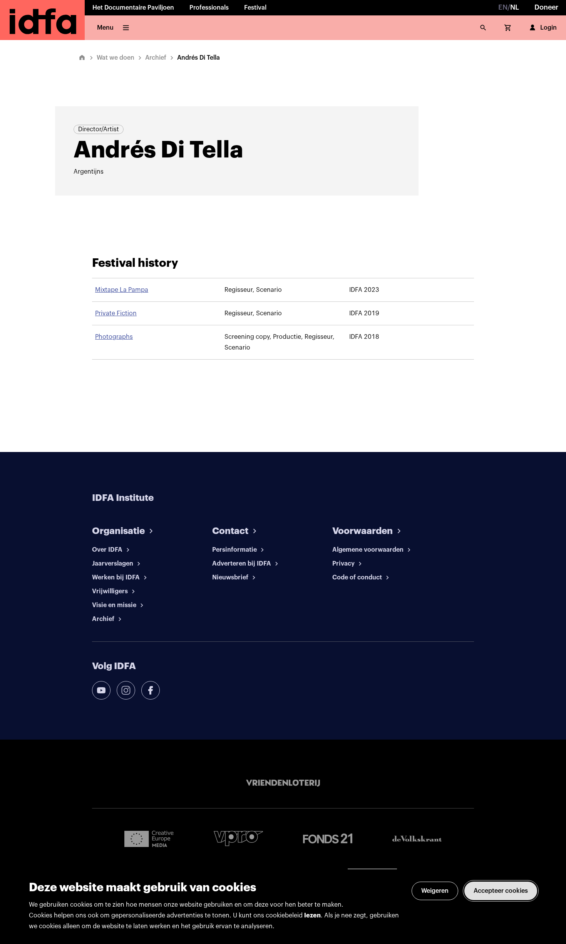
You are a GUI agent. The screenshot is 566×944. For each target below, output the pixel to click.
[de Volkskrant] (417, 838)
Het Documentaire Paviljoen (133, 8)
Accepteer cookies (501, 891)
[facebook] (150, 690)
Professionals (209, 8)
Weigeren (435, 891)
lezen (312, 915)
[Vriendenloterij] (283, 783)
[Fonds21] (327, 839)
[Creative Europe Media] (149, 838)
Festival (255, 8)
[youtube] (101, 690)
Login (548, 28)
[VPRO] (238, 838)
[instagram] (126, 690)
